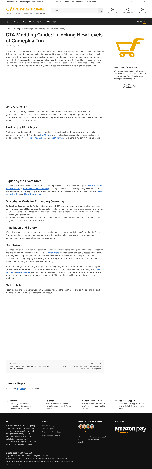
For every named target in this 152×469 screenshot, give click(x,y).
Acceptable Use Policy (51, 435)
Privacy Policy (48, 429)
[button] (141, 21)
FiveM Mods (26, 138)
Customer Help (128, 13)
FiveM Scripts (39, 138)
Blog (18, 29)
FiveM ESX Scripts (32, 194)
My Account (112, 13)
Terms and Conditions (51, 432)
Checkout (142, 13)
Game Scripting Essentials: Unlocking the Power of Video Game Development (81, 367)
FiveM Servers (56, 138)
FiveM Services (23, 272)
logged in (21, 388)
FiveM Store (10, 29)
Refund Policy (48, 425)
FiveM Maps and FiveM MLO (36, 188)
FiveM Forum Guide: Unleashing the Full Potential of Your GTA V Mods (29, 367)
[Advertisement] (55, 86)
